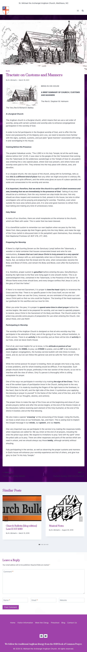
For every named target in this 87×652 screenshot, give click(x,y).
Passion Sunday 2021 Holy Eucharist (68, 474)
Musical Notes (56, 525)
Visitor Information (25, 623)
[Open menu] (78, 10)
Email (35, 600)
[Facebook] (41, 636)
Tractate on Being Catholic (14, 474)
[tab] (39, 544)
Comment (8, 572)
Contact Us (72, 623)
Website (63, 600)
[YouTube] (45, 636)
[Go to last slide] (6, 519)
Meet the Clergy (42, 623)
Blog (8, 71)
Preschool (55, 623)
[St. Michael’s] (7, 11)
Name (7, 600)
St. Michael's (12, 80)
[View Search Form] (82, 10)
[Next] (81, 519)
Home (12, 623)
